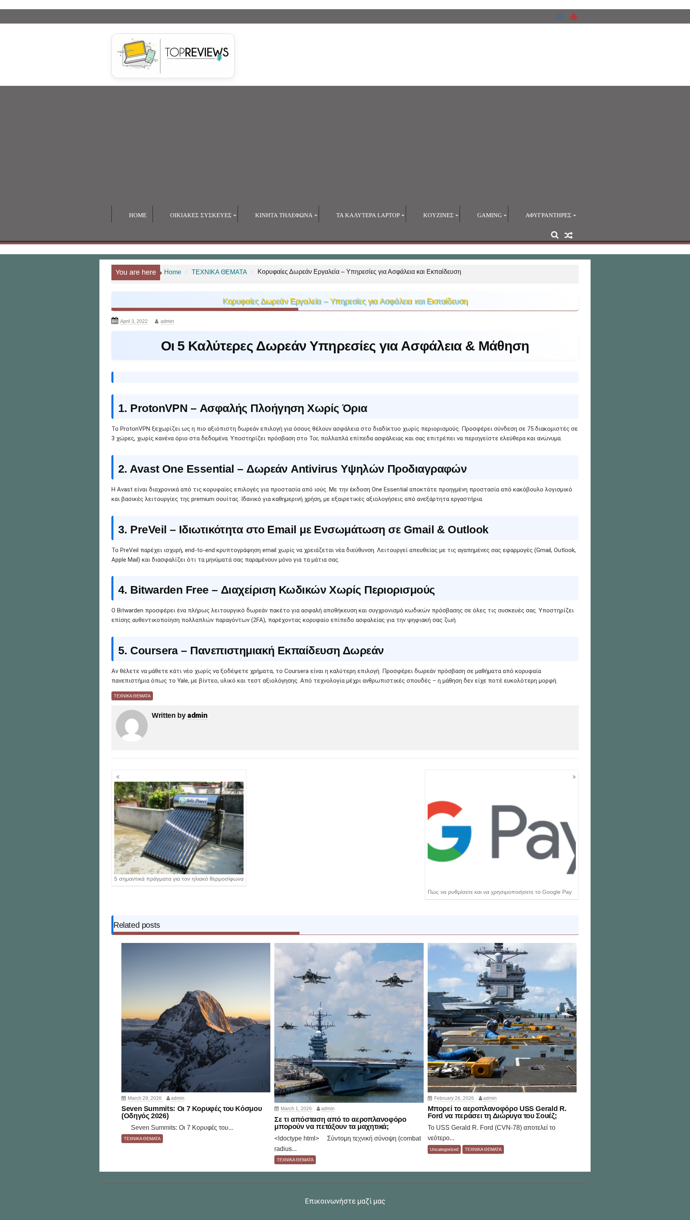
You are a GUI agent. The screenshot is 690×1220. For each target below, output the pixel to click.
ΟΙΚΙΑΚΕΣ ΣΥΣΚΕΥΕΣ (201, 215)
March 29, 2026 (145, 1098)
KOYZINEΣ (438, 215)
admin (167, 321)
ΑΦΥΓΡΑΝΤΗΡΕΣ (548, 215)
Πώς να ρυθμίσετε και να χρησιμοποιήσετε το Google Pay (500, 892)
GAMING (489, 215)
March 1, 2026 (297, 1108)
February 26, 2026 (454, 1098)
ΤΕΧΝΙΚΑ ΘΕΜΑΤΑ (132, 695)
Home (138, 215)
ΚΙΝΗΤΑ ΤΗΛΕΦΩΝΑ (284, 215)
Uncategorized (444, 1149)
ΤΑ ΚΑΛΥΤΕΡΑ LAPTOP (368, 215)
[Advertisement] (345, 146)
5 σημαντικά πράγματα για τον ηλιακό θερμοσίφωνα (179, 878)
